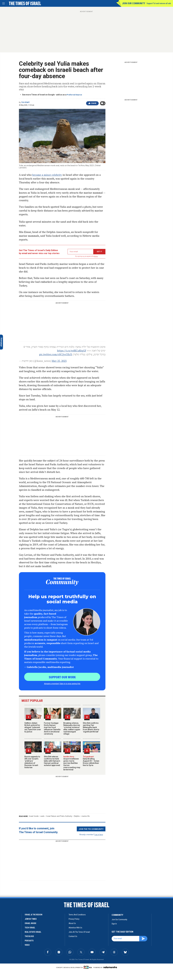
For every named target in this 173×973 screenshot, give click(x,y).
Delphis (77, 816)
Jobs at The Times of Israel (79, 932)
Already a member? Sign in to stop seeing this (62, 683)
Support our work (62, 677)
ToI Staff (25, 102)
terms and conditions (77, 915)
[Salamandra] (110, 967)
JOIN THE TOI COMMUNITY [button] (91, 829)
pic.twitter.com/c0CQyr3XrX (55, 354)
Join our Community (133, 3)
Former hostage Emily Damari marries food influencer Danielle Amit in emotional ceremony (52, 728)
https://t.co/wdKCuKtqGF (71, 350)
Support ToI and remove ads (159, 3)
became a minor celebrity (47, 174)
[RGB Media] (88, 967)
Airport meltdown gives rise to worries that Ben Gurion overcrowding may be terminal (71, 763)
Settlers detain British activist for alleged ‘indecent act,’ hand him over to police (32, 727)
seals (42, 816)
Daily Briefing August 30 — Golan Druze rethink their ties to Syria (91, 761)
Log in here (98, 834)
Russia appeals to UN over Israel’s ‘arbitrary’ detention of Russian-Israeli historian (32, 762)
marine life (85, 816)
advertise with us (75, 928)
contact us (73, 936)
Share (94, 103)
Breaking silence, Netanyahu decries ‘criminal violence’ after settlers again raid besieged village (71, 728)
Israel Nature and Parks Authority (59, 816)
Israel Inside (34, 816)
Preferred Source (74, 95)
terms (96, 256)
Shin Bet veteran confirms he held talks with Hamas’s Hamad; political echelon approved (52, 761)
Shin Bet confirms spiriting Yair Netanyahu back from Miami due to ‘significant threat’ (91, 727)
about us (72, 923)
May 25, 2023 (59, 361)
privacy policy (74, 919)
